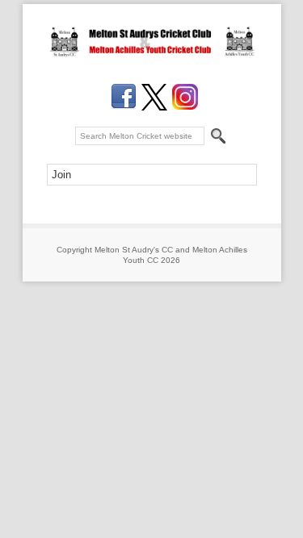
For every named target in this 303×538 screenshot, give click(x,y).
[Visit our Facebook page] (124, 97)
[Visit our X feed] (154, 97)
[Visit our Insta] (185, 97)
